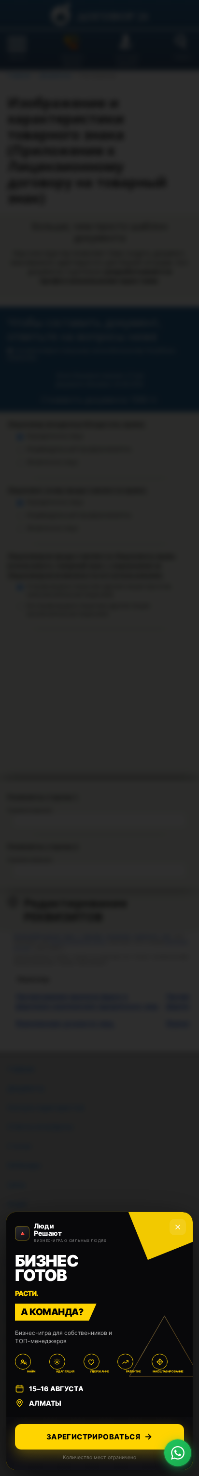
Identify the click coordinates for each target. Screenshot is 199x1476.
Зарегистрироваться (93, 1436)
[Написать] (177, 1452)
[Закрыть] (178, 1227)
